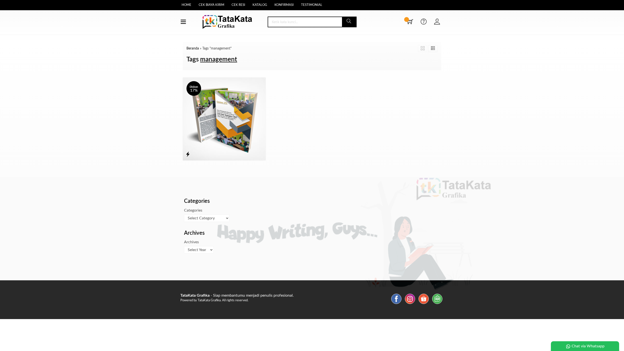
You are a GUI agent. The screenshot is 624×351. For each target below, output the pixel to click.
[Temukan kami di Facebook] (396, 304)
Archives (191, 242)
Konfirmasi (284, 5)
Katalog (260, 5)
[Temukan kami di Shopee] (423, 304)
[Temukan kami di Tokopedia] (437, 304)
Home (186, 5)
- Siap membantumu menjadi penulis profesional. (237, 295)
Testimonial (311, 5)
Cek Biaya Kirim (211, 5)
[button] (349, 22)
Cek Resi (238, 5)
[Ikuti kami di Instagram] (410, 304)
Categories (193, 210)
